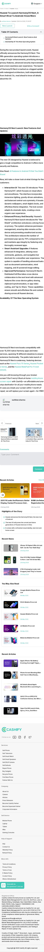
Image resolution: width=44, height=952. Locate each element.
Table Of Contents (9, 32)
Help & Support (6, 839)
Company (4, 786)
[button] (38, 469)
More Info (4, 859)
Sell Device (5, 815)
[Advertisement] (22, 104)
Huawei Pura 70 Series (19, 363)
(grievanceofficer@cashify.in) (12, 918)
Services (4, 745)
